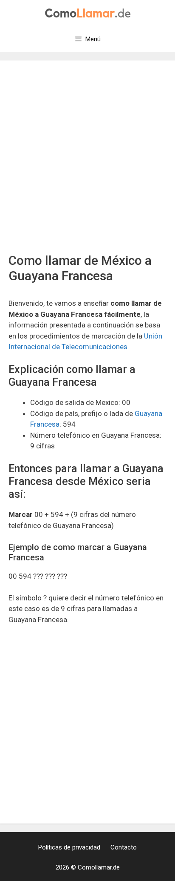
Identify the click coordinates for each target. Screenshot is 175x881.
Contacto (123, 847)
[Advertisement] (87, 161)
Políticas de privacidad (69, 847)
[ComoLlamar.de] (88, 12)
